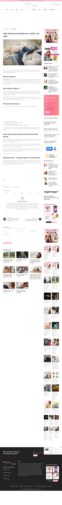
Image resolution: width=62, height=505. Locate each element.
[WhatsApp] (30, 193)
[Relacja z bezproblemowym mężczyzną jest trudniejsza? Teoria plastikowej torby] (51, 428)
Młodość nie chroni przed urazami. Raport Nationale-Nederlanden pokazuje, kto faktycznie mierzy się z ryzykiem (53, 69)
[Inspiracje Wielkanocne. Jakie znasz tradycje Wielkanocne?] (47, 388)
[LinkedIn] (22, 193)
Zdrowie (33, 9)
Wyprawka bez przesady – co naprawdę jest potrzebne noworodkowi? (21, 291)
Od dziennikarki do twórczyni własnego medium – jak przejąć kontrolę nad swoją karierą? (47, 349)
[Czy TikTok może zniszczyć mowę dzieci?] (22, 254)
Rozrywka (45, 9)
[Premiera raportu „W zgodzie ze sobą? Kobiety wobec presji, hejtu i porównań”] (55, 296)
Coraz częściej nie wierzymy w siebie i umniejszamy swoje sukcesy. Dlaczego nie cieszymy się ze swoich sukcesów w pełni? (55, 366)
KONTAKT (12, 486)
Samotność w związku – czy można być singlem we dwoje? (51, 422)
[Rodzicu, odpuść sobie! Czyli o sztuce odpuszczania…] (22, 269)
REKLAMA (21, 486)
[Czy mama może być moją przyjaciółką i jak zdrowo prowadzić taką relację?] (9, 269)
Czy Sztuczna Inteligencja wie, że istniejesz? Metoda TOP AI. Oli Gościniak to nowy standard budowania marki (55, 333)
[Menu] (3, 4)
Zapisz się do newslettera (41, 486)
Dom (39, 9)
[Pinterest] (56, 4)
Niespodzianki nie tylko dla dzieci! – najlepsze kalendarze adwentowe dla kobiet (47, 411)
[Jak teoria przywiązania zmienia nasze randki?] (47, 296)
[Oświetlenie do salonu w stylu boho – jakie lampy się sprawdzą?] (47, 375)
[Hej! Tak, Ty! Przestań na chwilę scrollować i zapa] (55, 209)
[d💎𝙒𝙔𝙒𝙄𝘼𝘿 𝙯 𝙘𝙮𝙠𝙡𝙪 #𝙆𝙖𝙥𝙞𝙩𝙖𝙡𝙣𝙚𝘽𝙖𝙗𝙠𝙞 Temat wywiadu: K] (47, 209)
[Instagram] (58, 4)
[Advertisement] (31, 18)
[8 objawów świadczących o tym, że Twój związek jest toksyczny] (56, 428)
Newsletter (40, 0)
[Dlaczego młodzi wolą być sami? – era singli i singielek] (56, 417)
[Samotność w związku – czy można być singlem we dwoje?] (55, 310)
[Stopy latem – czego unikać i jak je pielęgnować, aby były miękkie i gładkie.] (45, 172)
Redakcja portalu (22, 0)
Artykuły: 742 (22, 211)
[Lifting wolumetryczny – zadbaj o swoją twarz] (45, 179)
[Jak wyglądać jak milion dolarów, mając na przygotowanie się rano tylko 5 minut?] (55, 265)
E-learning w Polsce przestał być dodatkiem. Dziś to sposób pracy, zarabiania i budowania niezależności (55, 350)
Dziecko (27, 9)
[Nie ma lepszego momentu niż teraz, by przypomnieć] (47, 217)
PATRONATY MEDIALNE (28, 486)
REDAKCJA (16, 486)
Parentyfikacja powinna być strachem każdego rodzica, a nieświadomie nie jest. (8, 260)
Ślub (22, 9)
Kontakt (36, 0)
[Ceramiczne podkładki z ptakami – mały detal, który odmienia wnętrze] (55, 375)
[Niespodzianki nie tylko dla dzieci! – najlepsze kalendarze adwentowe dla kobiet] (47, 404)
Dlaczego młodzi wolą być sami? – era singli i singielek (56, 422)
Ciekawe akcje (52, 9)
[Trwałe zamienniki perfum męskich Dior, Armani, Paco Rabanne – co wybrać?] (45, 183)
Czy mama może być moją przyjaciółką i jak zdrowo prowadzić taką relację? (7, 275)
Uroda (17, 9)
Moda (11, 9)
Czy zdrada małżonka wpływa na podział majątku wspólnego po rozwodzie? (54, 450)
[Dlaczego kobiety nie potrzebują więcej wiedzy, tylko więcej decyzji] (47, 265)
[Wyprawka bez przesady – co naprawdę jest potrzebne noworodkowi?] (22, 285)
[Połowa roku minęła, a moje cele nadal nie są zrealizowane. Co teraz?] (47, 358)
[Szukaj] (58, 9)
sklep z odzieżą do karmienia (15, 153)
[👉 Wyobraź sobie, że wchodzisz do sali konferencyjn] (55, 217)
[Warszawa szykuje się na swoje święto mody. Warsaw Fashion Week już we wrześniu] (45, 75)
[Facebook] (53, 4)
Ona (7, 9)
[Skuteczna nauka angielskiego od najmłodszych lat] (9, 285)
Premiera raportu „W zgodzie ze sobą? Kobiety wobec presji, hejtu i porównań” (55, 303)
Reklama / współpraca (30, 0)
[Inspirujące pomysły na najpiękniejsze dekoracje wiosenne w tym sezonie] (55, 404)
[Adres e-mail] (38, 193)
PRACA (34, 486)
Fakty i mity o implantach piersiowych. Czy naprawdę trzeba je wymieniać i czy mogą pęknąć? (53, 166)
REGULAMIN (50, 486)
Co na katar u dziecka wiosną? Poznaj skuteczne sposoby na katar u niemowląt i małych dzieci (51, 135)
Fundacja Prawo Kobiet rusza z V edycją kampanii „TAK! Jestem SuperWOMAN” (50, 123)
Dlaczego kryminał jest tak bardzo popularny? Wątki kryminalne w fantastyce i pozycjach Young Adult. (47, 257)
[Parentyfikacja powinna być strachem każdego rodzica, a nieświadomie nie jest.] (9, 254)
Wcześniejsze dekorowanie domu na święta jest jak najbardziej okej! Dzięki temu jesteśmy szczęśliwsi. (55, 396)
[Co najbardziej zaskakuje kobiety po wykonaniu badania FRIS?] (55, 249)
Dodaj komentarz (7, 234)
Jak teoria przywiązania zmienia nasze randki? (47, 301)
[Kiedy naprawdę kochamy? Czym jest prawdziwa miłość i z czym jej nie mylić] (46, 428)
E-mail (46, 103)
